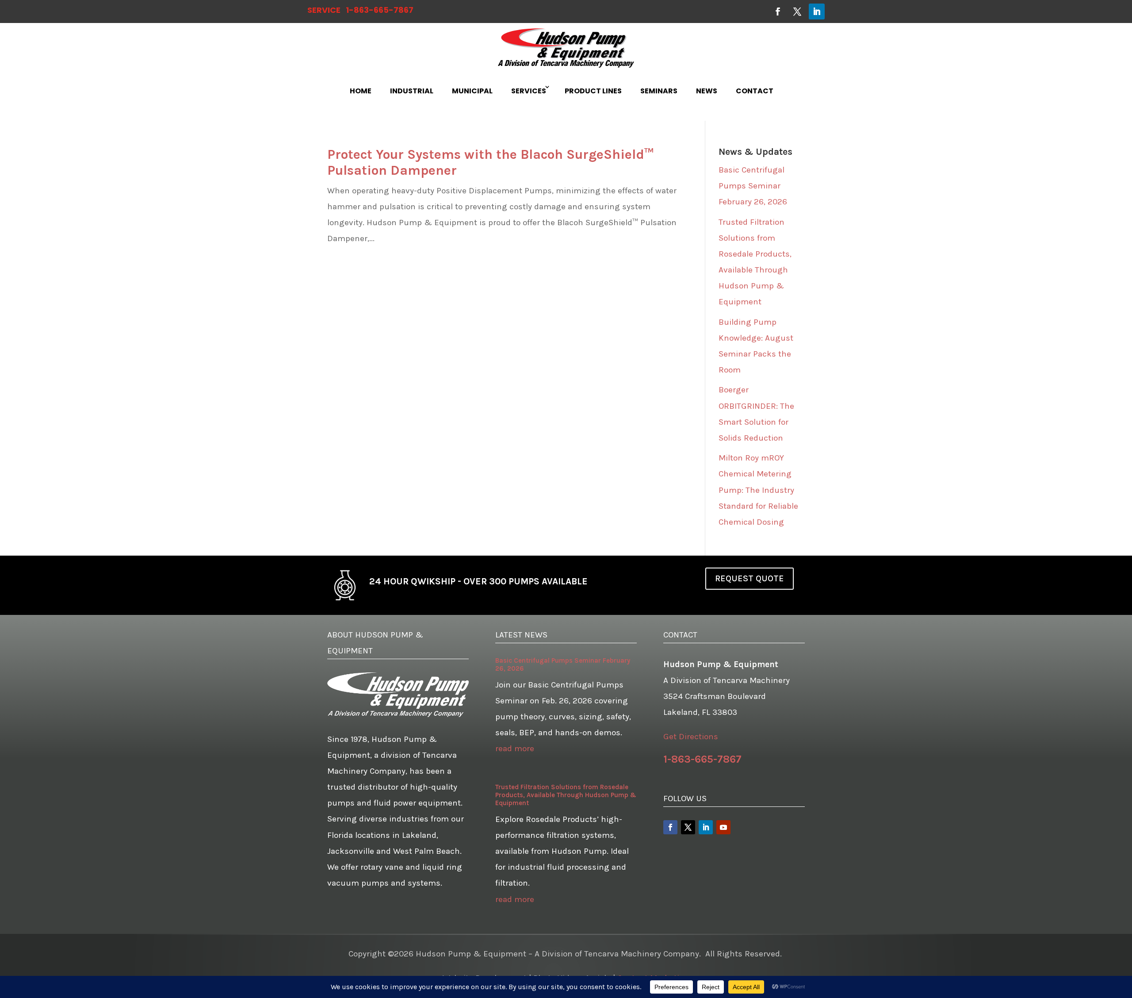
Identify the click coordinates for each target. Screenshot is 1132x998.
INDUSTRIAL (411, 91)
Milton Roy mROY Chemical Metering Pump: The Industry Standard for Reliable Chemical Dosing (758, 489)
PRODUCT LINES (593, 91)
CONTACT (754, 91)
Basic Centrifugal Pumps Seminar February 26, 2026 (753, 186)
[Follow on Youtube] (723, 827)
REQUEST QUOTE (749, 578)
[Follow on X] (797, 11)
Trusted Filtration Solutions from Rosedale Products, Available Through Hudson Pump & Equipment (565, 795)
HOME (360, 91)
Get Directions (690, 736)
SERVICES (528, 91)
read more (514, 748)
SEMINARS (658, 91)
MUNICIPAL (472, 91)
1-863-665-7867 (379, 9)
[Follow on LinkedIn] (817, 11)
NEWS (706, 91)
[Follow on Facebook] (778, 11)
